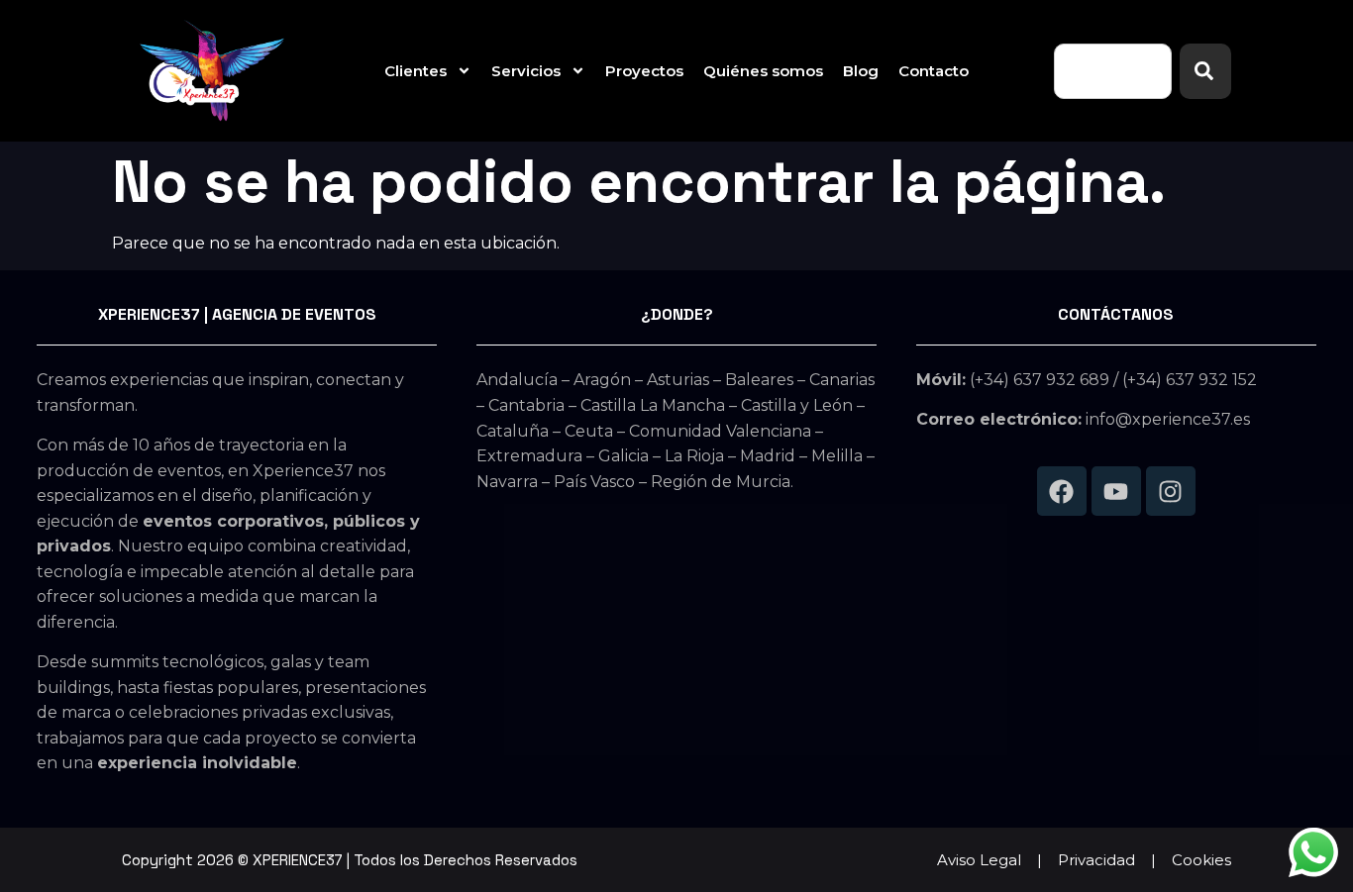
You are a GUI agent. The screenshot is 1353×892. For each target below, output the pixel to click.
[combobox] (1113, 71)
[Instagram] (1171, 491)
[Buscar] (1205, 71)
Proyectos (644, 70)
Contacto (933, 70)
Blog (861, 70)
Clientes (415, 70)
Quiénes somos (763, 70)
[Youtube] (1116, 491)
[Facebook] (1062, 491)
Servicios (526, 70)
